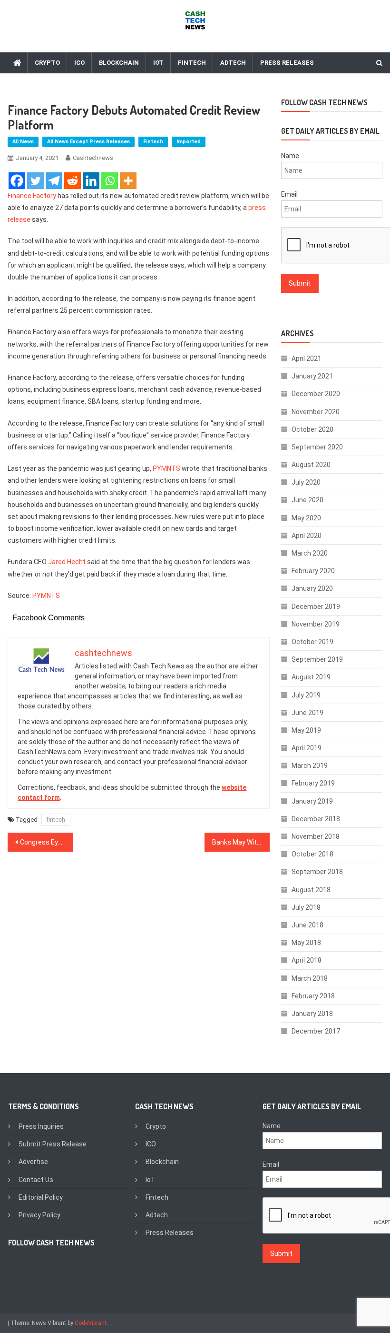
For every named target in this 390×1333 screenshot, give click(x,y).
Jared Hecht (67, 562)
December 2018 (316, 819)
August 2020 (311, 464)
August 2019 (311, 677)
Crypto (47, 62)
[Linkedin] (91, 180)
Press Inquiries (41, 1126)
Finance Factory (32, 195)
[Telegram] (54, 180)
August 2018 (311, 890)
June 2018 (307, 925)
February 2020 (313, 571)
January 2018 (312, 1013)
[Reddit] (72, 180)
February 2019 (313, 783)
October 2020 (312, 429)
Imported (188, 142)
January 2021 (312, 376)
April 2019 (307, 748)
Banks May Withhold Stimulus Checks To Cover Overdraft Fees (241, 842)
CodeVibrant (91, 1323)
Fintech (192, 62)
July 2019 (306, 695)
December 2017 (316, 1031)
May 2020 (306, 518)
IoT (158, 62)
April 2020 (307, 535)
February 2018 (313, 996)
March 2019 (310, 765)
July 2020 (306, 482)
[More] (128, 180)
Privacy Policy (39, 1215)
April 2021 (307, 358)
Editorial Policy (41, 1197)
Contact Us (36, 1180)
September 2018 (317, 871)
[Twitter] (35, 180)
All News (23, 142)
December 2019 (316, 606)
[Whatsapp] (109, 180)
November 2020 (316, 412)
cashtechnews (93, 157)
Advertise (33, 1161)
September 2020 (317, 447)
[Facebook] (17, 180)
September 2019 (317, 659)
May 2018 (306, 942)
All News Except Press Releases (88, 142)
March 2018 (310, 978)
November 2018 (316, 836)
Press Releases (287, 62)
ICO (79, 62)
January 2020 (312, 588)
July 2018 (306, 907)
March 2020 (310, 553)
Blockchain (119, 62)
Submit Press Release (53, 1144)
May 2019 (306, 730)
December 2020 (316, 394)
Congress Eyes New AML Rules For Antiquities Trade (46, 842)
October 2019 (312, 642)
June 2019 (307, 712)
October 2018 (312, 854)
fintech (56, 819)
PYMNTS (166, 468)
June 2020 (307, 500)
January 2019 (312, 801)
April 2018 (307, 960)
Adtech (233, 62)
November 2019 (316, 624)
